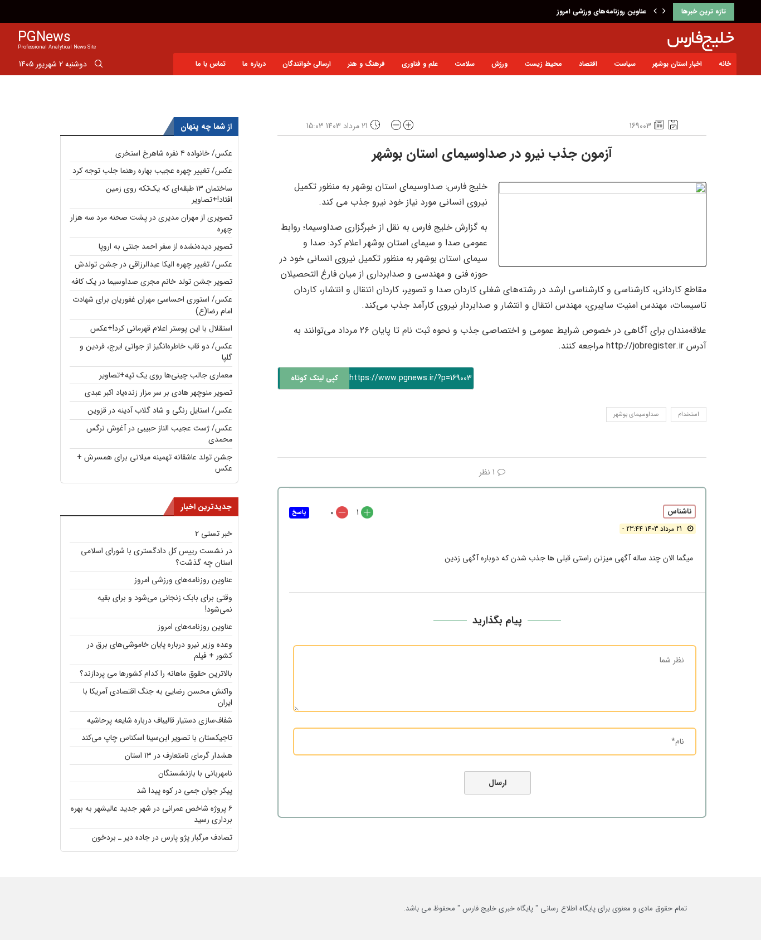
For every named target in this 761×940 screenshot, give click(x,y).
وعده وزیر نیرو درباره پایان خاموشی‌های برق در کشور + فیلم (159, 650)
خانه (725, 64)
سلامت (465, 64)
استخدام (688, 414)
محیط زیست (543, 64)
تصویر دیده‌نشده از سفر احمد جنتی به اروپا (165, 246)
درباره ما (254, 64)
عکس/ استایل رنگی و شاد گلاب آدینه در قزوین (159, 410)
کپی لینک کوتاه (314, 378)
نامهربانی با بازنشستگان (195, 773)
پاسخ (299, 512)
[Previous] (655, 12)
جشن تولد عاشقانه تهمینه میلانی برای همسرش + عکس (154, 463)
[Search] (98, 66)
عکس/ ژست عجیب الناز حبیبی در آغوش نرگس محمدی (159, 434)
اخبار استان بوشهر (677, 64)
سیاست (625, 64)
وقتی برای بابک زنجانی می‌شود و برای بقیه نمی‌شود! (164, 604)
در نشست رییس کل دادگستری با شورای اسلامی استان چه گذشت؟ (156, 557)
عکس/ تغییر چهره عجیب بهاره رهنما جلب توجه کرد (152, 170)
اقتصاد (588, 64)
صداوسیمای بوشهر (636, 414)
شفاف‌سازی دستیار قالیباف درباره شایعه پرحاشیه (159, 720)
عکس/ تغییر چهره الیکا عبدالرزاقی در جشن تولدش (153, 264)
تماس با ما (211, 64)
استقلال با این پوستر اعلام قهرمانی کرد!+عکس (161, 328)
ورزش (499, 64)
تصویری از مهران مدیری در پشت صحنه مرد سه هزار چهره (151, 223)
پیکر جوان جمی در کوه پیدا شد (184, 790)
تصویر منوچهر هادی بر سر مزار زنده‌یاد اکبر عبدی (158, 392)
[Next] (664, 12)
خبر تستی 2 (213, 533)
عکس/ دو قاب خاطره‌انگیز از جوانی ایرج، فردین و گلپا (156, 352)
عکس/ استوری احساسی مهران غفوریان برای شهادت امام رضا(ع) (152, 305)
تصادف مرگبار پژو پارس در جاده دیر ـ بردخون (162, 837)
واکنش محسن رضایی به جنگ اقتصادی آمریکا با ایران (157, 697)
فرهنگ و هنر (366, 64)
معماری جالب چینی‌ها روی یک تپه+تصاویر (165, 375)
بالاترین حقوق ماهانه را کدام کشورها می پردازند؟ (156, 673)
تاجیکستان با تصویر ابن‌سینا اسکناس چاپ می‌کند (156, 737)
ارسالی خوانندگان (306, 64)
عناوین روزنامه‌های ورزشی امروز (601, 11)
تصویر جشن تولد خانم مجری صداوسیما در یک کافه (151, 281)
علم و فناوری (420, 64)
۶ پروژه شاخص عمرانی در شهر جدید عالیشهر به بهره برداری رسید (151, 814)
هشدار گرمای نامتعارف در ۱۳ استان (178, 755)
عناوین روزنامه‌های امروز (195, 627)
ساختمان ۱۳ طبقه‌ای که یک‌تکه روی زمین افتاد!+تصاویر (169, 194)
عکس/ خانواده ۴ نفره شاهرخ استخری (173, 153)
